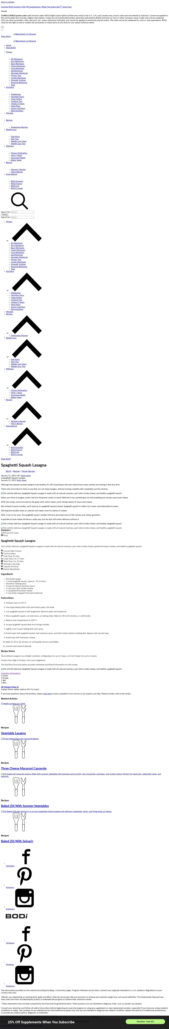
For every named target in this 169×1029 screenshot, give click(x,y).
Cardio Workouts (18, 78)
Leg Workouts (17, 71)
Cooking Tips (16, 101)
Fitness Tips (16, 76)
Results (9, 163)
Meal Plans (15, 106)
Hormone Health (18, 158)
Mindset (9, 113)
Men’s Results (17, 172)
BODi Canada (17, 188)
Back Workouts (17, 64)
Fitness (9, 52)
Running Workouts (19, 83)
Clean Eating (16, 99)
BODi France (16, 184)
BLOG (8, 471)
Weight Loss (11, 130)
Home (8, 45)
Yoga (13, 85)
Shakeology (16, 94)
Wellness (10, 146)
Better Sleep (16, 160)
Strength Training (18, 80)
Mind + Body (16, 155)
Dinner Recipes (28, 471)
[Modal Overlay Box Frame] (84, 1022)
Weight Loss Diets (18, 141)
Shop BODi (6, 36)
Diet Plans (15, 137)
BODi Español (17, 181)
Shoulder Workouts (19, 73)
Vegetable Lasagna (13, 733)
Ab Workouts (17, 59)
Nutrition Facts (17, 97)
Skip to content (7, 2)
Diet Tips (15, 139)
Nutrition (10, 87)
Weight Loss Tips (18, 144)
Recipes (9, 120)
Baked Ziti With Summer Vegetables (25, 806)
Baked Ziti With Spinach (17, 841)
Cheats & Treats (17, 104)
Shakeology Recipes (19, 127)
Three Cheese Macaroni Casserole (24, 768)
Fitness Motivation (19, 153)
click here (47, 694)
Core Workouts (17, 69)
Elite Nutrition (17, 111)
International (11, 174)
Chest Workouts (18, 66)
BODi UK (15, 186)
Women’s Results (18, 170)
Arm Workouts (17, 61)
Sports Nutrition (18, 108)
